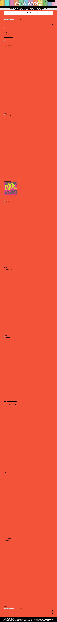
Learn (31, 7)
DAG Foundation (47, 619)
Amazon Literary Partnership (26, 620)
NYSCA (18, 620)
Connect (38, 7)
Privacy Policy (49, 620)
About (4, 7)
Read (18, 7)
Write (24, 7)
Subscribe (51, 1)
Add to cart (8, 39)
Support (52, 7)
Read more (8, 32)
